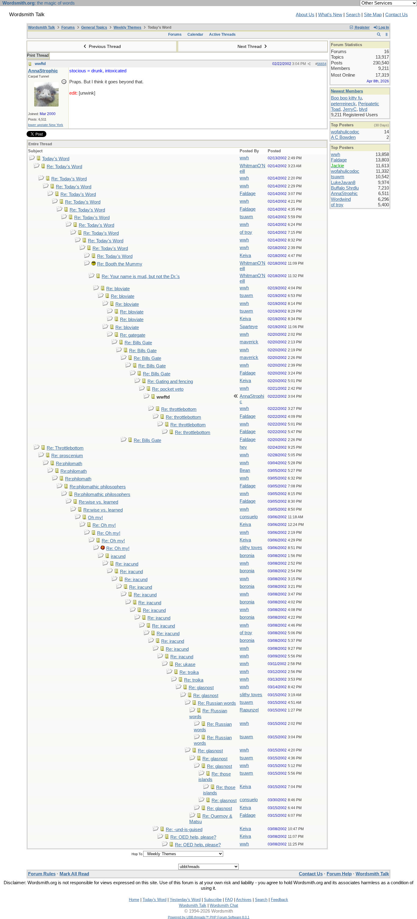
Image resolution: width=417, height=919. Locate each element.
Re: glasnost (201, 687)
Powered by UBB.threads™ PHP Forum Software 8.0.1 (208, 917)
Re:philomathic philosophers (98, 486)
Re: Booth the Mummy (119, 264)
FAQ (229, 899)
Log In (383, 27)
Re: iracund (126, 564)
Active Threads (222, 34)
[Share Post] (309, 64)
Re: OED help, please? (193, 837)
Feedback (279, 899)
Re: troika (189, 672)
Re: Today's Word (64, 166)
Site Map (373, 14)
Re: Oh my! (104, 525)
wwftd (40, 63)
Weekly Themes (127, 27)
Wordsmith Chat (224, 905)
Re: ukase (185, 664)
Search (353, 14)
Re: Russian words (217, 703)
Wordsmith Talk (41, 27)
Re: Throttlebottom (65, 448)
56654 (321, 64)
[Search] (378, 34)
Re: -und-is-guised (184, 829)
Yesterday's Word (185, 899)
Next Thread (250, 46)
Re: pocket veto (167, 389)
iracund (118, 556)
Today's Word (55, 158)
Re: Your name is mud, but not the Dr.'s (141, 276)
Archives (244, 899)
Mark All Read (74, 873)
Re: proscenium (67, 455)
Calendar (195, 34)
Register (362, 27)
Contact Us (396, 14)
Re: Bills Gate (138, 342)
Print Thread (38, 55)
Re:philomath (69, 463)
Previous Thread (104, 46)
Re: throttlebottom (179, 409)
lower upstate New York (45, 125)
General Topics (94, 27)
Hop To (137, 854)
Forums (68, 27)
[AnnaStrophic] (46, 105)
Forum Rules (42, 873)
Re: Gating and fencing (170, 381)
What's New (330, 14)
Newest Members (347, 91)
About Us (305, 14)
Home (134, 899)
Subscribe (213, 899)
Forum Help (339, 873)
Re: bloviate (118, 288)
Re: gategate (132, 335)
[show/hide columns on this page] (386, 34)
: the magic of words (38, 3)
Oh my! (95, 517)
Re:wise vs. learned (98, 502)
